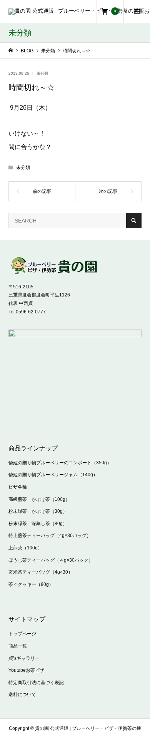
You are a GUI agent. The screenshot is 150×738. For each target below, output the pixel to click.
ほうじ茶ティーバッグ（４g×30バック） (50, 560)
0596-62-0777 (31, 312)
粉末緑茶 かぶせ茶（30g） (37, 511)
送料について (22, 694)
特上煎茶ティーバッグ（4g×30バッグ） (49, 535)
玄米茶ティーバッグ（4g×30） (40, 572)
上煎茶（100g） (25, 548)
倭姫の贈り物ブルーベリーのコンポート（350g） (60, 462)
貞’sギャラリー (24, 658)
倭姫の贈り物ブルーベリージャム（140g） (53, 474)
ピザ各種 (17, 487)
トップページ (22, 633)
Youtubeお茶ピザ (26, 670)
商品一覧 (17, 646)
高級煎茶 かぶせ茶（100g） (39, 499)
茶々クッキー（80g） (30, 584)
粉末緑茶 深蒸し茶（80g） (37, 523)
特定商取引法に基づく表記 (36, 682)
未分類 (42, 73)
